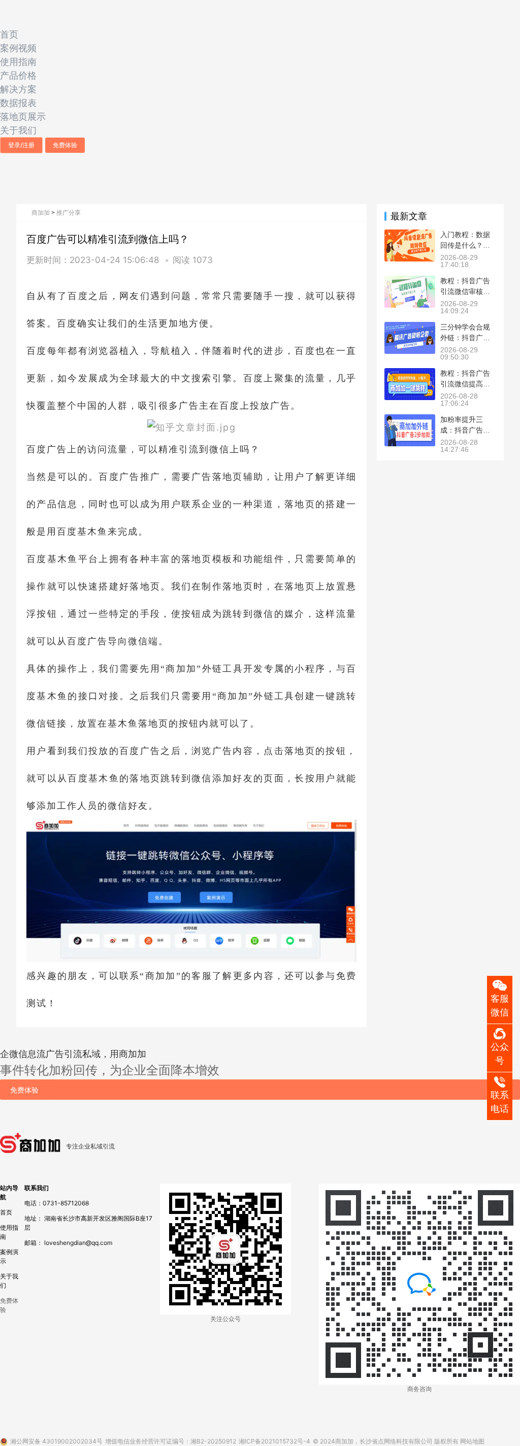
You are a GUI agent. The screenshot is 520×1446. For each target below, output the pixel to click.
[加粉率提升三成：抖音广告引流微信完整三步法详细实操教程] (409, 418)
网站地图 (472, 1441)
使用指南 (18, 61)
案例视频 (18, 48)
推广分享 (68, 212)
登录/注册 (21, 145)
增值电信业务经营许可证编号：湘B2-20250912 (170, 1441)
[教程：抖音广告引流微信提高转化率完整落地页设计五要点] (409, 372)
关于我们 (18, 130)
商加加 (40, 212)
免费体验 (65, 145)
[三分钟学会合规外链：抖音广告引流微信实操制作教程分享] (409, 326)
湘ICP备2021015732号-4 (274, 1441)
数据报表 (18, 102)
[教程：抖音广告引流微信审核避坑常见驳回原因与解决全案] (409, 280)
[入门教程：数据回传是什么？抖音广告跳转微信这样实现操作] (409, 234)
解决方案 (18, 89)
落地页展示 (23, 116)
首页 (9, 34)
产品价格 (18, 75)
